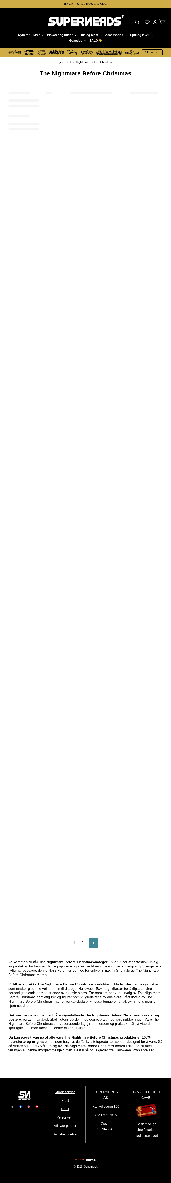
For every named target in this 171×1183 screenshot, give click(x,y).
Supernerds (91, 1166)
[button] (138, 22)
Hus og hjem (89, 35)
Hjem (61, 62)
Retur (65, 1109)
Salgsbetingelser (65, 1134)
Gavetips (76, 40)
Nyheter (24, 35)
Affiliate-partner (65, 1126)
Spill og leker (140, 35)
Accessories (114, 35)
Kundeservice (65, 1092)
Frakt (65, 1100)
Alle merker (152, 52)
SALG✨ (95, 40)
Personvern (65, 1117)
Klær (37, 35)
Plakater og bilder (60, 35)
